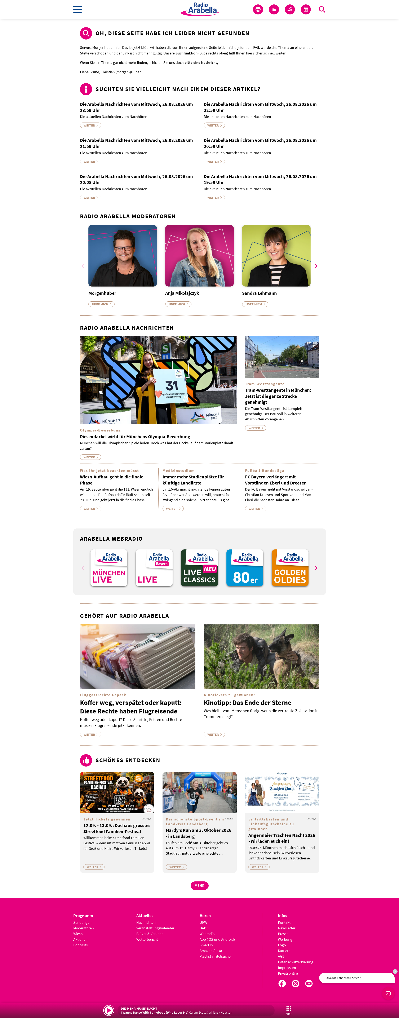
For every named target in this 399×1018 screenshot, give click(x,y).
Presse (283, 933)
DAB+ (204, 928)
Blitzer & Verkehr (149, 933)
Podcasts (80, 945)
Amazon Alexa (211, 950)
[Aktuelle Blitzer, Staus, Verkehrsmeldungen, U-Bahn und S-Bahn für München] (290, 9)
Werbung (285, 939)
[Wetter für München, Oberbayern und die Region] (274, 9)
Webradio (207, 933)
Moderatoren (83, 928)
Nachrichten (146, 922)
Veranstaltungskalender (155, 928)
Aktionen (80, 939)
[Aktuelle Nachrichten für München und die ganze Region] (258, 9)
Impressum (287, 967)
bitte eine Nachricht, (201, 62)
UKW (203, 922)
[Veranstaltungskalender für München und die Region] (306, 9)
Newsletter (286, 928)
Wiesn (78, 933)
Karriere (284, 950)
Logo (282, 945)
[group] (108, 567)
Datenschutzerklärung (295, 962)
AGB (281, 956)
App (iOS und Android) (217, 939)
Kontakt (284, 922)
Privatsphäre (288, 973)
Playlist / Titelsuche (215, 956)
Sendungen (82, 922)
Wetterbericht (147, 939)
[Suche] (322, 9)
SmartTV (206, 945)
